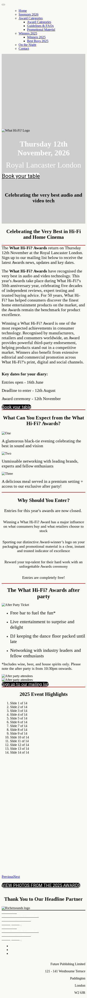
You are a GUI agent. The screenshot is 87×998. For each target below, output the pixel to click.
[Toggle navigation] (3, 4)
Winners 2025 (28, 33)
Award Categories (31, 18)
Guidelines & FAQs (40, 26)
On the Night (27, 45)
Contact (24, 48)
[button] (21, 176)
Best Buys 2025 (37, 41)
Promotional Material (41, 29)
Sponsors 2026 (28, 14)
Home (23, 10)
